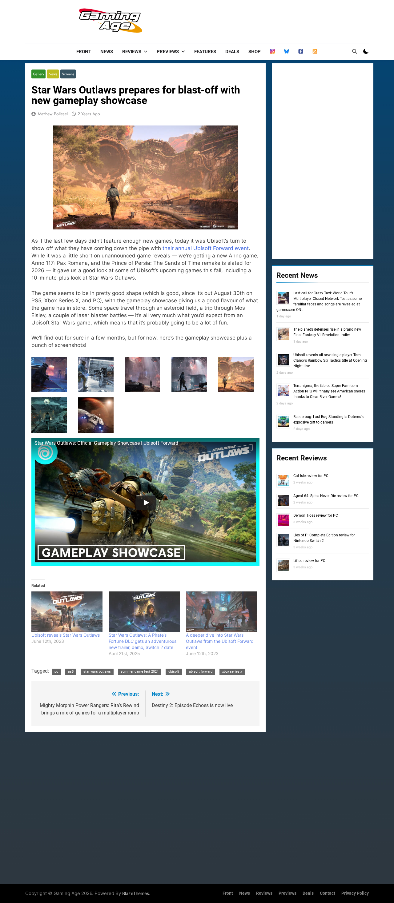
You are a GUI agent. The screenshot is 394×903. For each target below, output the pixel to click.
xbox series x (232, 672)
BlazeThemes (135, 893)
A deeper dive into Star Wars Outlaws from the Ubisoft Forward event (220, 641)
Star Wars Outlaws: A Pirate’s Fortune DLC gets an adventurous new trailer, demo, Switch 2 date (142, 641)
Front (83, 51)
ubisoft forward (200, 672)
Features (205, 51)
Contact (327, 893)
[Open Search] (354, 51)
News (106, 51)
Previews (168, 51)
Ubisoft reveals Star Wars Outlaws (65, 635)
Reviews (131, 51)
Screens (68, 74)
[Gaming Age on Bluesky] (286, 51)
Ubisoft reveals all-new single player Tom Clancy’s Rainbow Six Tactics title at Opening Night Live (330, 360)
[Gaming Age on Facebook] (301, 51)
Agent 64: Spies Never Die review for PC (326, 496)
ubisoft (173, 672)
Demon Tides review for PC (315, 515)
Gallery (38, 74)
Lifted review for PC (309, 561)
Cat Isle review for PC (310, 476)
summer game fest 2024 (140, 672)
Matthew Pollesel (53, 114)
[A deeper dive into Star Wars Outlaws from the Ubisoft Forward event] (221, 611)
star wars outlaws (97, 672)
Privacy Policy (355, 893)
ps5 (71, 672)
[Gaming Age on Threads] (272, 51)
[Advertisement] (257, 20)
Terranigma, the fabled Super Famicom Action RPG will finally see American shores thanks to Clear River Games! (329, 391)
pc (56, 672)
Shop (254, 51)
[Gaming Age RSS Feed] (315, 51)
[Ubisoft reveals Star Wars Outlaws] (67, 611)
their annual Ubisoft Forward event (206, 248)
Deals (232, 51)
